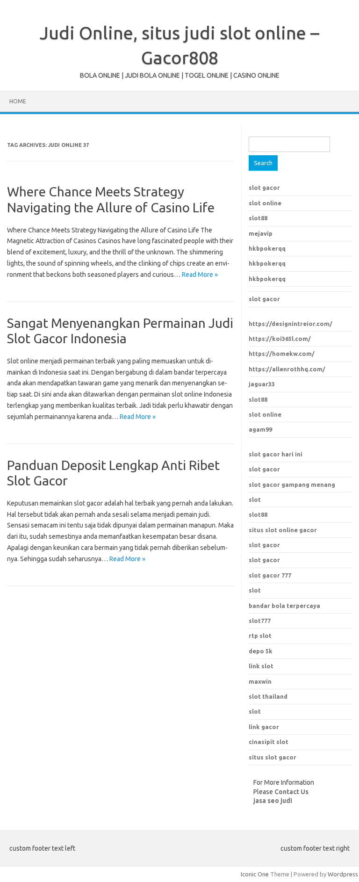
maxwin (260, 681)
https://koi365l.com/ (280, 338)
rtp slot (260, 635)
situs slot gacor (272, 757)
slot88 (258, 218)
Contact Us (291, 791)
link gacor (264, 726)
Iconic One (255, 874)
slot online (265, 203)
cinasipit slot (268, 741)
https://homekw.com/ (282, 353)
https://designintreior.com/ (290, 323)
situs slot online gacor (283, 530)
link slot (261, 666)
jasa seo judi (272, 800)
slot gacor (264, 187)
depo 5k (261, 651)
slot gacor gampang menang (292, 484)
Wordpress (343, 874)
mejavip (261, 233)
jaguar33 (262, 384)
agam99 (260, 429)
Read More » (200, 274)
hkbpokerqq (267, 248)
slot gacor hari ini (275, 454)
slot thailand (268, 696)
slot (255, 499)
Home (17, 101)
